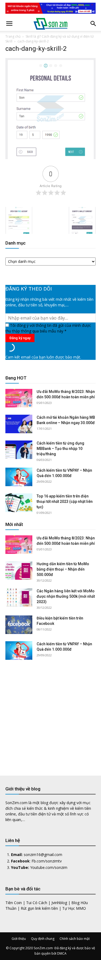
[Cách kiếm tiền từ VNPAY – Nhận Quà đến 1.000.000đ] (18, 477)
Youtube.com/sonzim (48, 867)
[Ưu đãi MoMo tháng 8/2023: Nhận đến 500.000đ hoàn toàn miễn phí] (18, 398)
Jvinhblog (59, 902)
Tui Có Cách (36, 902)
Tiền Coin (13, 902)
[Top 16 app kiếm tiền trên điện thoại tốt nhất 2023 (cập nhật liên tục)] (18, 502)
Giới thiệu (19, 938)
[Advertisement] (50, 713)
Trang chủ (12, 36)
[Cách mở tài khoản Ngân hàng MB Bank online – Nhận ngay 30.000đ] (18, 424)
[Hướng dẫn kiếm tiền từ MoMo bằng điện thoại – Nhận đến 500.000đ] (18, 570)
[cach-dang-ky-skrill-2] (50, 157)
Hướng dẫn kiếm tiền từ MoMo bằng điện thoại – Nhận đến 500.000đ (63, 569)
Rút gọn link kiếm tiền (39, 908)
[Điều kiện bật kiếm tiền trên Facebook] (18, 624)
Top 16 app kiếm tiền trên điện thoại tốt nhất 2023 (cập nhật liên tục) (65, 501)
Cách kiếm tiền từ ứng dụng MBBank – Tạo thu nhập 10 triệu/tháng (60, 448)
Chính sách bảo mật (75, 938)
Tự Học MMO (74, 908)
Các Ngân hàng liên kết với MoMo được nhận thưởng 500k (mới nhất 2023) (66, 596)
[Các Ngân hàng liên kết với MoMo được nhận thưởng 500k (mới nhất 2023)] (18, 597)
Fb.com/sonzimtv (47, 861)
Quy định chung (42, 938)
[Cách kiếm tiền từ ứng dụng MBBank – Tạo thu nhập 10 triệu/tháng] (18, 449)
